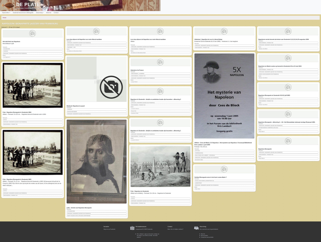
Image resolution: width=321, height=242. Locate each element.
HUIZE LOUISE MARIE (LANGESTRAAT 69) (204, 180)
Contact (56, 12)
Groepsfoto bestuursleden (207, 237)
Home (4, 17)
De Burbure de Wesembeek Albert (138, 52)
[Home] (8, 5)
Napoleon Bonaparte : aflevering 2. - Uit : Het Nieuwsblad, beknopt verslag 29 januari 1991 (286, 122)
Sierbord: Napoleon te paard (76, 106)
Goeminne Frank (134, 113)
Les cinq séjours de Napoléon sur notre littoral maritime (84, 39)
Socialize (106, 226)
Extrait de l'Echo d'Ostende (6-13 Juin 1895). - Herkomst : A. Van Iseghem (216, 41)
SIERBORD (69, 109)
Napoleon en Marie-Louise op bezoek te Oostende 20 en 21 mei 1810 (280, 66)
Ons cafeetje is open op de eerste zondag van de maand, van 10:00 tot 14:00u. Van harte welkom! (148, 235)
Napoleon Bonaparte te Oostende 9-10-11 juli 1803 (274, 95)
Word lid (48, 12)
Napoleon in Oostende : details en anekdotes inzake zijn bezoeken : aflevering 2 (156, 99)
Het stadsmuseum (141, 226)
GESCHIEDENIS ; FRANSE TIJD (10, 124)
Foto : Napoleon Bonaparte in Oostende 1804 (17, 112)
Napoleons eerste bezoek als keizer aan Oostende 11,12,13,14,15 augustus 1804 (283, 39)
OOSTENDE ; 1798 (71, 47)
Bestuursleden (204, 235)
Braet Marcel (262, 131)
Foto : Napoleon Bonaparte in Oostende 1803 (17, 179)
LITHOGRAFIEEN (71, 211)
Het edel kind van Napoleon (11, 41)
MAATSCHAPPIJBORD (72, 111)
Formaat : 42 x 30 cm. (200, 146)
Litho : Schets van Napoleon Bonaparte (79, 208)
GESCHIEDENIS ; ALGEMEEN (137, 73)
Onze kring (39, 12)
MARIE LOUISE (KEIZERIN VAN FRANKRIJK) (269, 74)
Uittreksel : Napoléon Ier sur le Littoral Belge (208, 39)
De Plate (28, 4)
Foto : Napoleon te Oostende (140, 191)
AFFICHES (197, 150)
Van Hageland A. (6, 57)
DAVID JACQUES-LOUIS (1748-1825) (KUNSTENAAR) (78, 215)
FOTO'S (5, 119)
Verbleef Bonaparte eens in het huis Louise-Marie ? (210, 177)
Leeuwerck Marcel (135, 108)
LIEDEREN (5, 51)
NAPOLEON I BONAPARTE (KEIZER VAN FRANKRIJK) (15, 53)
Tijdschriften (5, 12)
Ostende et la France (137, 70)
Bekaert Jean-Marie (263, 48)
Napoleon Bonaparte (265, 149)
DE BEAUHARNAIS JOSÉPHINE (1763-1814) (268, 127)
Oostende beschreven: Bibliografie (23, 12)
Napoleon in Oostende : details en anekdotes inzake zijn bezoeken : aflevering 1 (156, 130)
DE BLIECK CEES (199, 159)
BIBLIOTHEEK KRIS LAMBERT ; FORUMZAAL (205, 155)
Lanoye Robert (134, 81)
